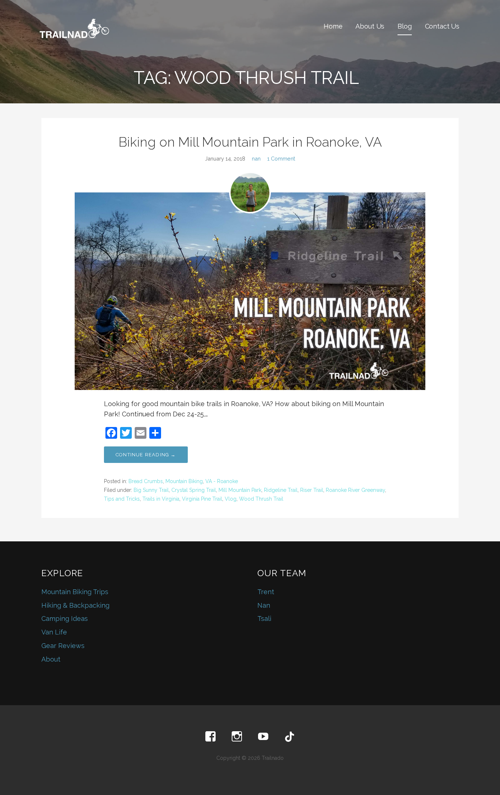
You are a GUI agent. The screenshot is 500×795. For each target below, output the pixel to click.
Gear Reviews (63, 645)
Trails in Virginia (160, 499)
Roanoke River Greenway (355, 490)
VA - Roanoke (221, 481)
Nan (263, 605)
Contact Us (442, 26)
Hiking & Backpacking (75, 605)
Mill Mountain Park (240, 490)
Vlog (230, 499)
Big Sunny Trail (151, 490)
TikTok (289, 737)
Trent (265, 592)
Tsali (264, 618)
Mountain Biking (184, 481)
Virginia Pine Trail (202, 499)
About (50, 659)
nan (256, 158)
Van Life (54, 632)
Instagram (237, 737)
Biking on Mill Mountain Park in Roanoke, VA (250, 142)
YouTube (263, 737)
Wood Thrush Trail (261, 499)
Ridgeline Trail (281, 490)
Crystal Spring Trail (193, 490)
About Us (369, 26)
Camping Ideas (64, 618)
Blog (404, 26)
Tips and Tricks (122, 499)
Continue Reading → (146, 454)
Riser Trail (311, 490)
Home (333, 26)
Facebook (210, 737)
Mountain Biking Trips (74, 592)
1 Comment (281, 158)
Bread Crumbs (145, 481)
